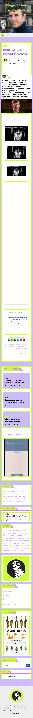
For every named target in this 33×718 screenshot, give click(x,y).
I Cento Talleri (7, 595)
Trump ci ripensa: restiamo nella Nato (14, 401)
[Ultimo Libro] (16, 635)
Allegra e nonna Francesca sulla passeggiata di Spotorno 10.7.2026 (14, 422)
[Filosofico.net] (16, 516)
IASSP (5, 600)
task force (15, 63)
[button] (30, 35)
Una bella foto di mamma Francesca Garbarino (14, 382)
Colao (22, 61)
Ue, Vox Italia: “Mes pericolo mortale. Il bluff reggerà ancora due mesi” (21, 348)
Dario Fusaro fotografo (10, 604)
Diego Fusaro (15, 59)
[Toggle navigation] (17, 35)
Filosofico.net (7, 591)
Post (5, 46)
